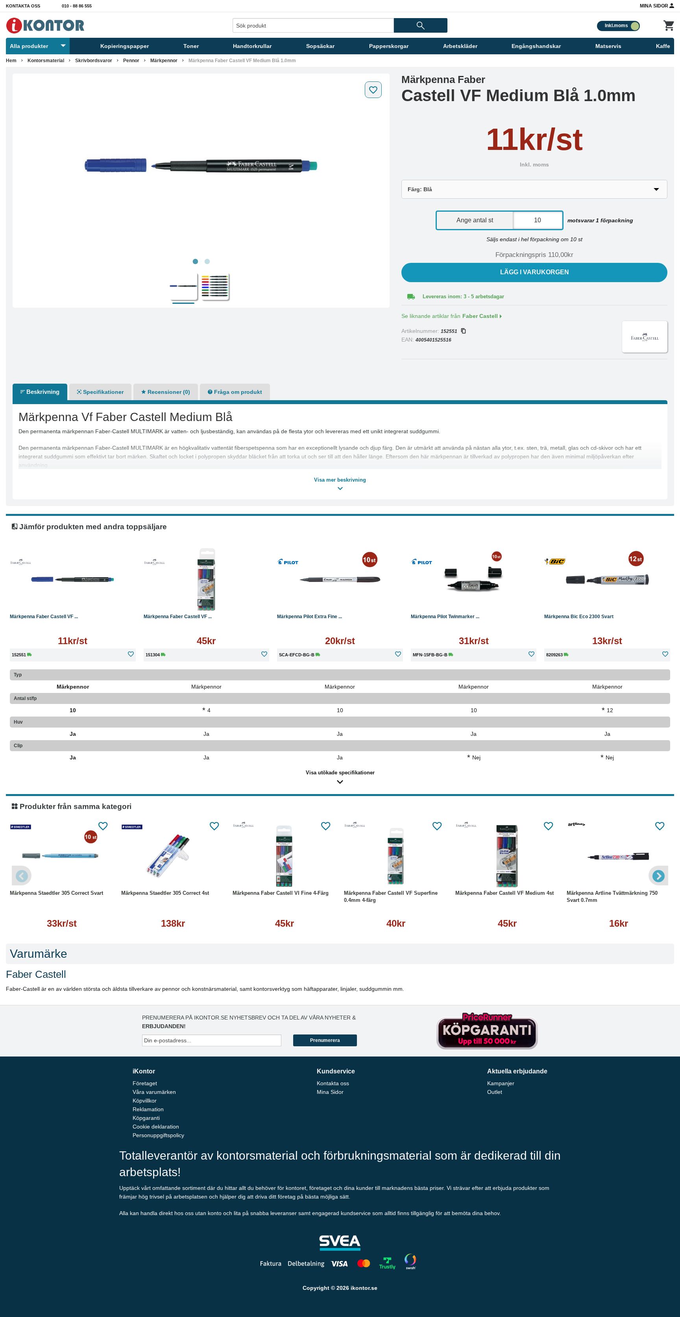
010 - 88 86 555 (77, 6)
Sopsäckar (320, 46)
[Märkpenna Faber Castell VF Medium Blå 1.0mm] (201, 166)
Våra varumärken (154, 1092)
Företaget (145, 1083)
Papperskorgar (388, 46)
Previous (21, 875)
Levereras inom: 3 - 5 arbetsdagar (463, 296)
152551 (449, 331)
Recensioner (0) (168, 392)
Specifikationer (102, 392)
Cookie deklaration (156, 1126)
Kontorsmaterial (46, 60)
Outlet (494, 1092)
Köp (173, 599)
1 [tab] (195, 262)
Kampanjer (500, 1083)
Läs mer (73, 599)
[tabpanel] (201, 166)
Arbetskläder (460, 46)
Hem (11, 60)
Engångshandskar (536, 46)
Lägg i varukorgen (534, 272)
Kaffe (663, 46)
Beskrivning (42, 391)
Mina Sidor (654, 6)
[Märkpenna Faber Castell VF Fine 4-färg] (207, 579)
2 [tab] (207, 262)
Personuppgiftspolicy (158, 1135)
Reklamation (148, 1109)
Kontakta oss (23, 6)
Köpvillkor (145, 1100)
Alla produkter (29, 46)
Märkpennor (163, 60)
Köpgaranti (146, 1118)
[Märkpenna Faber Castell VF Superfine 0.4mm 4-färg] (395, 856)
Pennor (131, 60)
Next (658, 875)
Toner (191, 46)
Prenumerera (325, 1040)
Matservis (608, 46)
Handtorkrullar (252, 46)
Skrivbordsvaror (93, 60)
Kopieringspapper (124, 46)
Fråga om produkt (237, 392)
